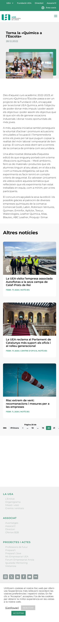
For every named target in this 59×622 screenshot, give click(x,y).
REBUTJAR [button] (28, 607)
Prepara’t (10, 550)
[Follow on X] (11, 576)
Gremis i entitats (14, 508)
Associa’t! (51, 3)
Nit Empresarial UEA (16, 556)
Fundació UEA (24, 3)
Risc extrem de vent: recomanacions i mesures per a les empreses (27, 404)
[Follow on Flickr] (35, 576)
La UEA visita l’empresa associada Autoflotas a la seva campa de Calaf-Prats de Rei (29, 282)
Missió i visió (12, 505)
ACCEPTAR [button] (18, 613)
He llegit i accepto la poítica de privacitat (25, 469)
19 (43, 428)
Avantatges (11, 522)
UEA (8, 3)
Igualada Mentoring (16, 562)
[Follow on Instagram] (5, 576)
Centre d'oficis (29, 351)
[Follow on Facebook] (23, 576)
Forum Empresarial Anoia (19, 559)
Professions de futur (16, 547)
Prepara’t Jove (13, 553)
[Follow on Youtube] (29, 576)
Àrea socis (51, 7)
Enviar (49, 474)
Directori (39, 3)
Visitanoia (10, 566)
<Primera (14, 428)
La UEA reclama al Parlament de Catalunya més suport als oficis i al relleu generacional (28, 343)
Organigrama (13, 501)
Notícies (25, 290)
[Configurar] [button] (12, 607)
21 (54, 428)
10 (33, 428)
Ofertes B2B (12, 532)
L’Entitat (10, 498)
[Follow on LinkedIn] (17, 576)
